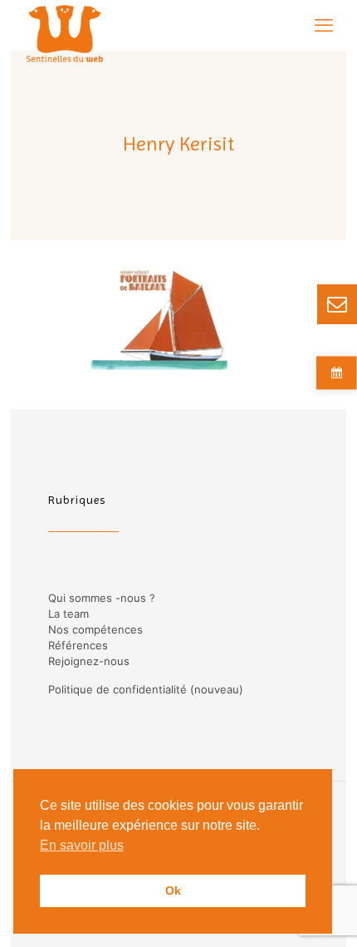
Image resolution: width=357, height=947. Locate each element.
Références (78, 645)
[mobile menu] (324, 25)
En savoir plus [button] (82, 845)
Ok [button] (173, 890)
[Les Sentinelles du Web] (65, 25)
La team (68, 613)
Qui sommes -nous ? (101, 597)
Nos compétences (95, 629)
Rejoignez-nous (89, 661)
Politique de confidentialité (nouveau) (145, 689)
